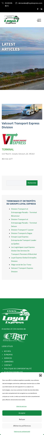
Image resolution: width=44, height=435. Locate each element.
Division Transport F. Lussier (22, 230)
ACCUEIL (7, 351)
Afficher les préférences (22, 426)
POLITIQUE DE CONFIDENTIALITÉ (18, 368)
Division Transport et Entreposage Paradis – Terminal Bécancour (24, 212)
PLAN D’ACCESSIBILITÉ (13, 372)
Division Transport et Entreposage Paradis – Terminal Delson (24, 222)
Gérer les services (21, 406)
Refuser (22, 419)
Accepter (22, 413)
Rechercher (32, 183)
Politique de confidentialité (22, 431)
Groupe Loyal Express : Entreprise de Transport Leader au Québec (23, 240)
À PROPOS (8, 354)
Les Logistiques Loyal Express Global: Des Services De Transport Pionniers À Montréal (24, 250)
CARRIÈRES (8, 361)
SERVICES (8, 358)
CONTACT (8, 365)
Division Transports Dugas (21, 233)
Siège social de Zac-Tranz (21, 264)
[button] (40, 375)
